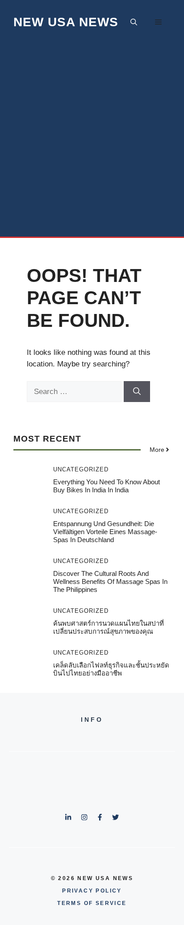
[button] (133, 22)
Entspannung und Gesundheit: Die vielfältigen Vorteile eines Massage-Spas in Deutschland (105, 531)
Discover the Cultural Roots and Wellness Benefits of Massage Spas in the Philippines (110, 581)
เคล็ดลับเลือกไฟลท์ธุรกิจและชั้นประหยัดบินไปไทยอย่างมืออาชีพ (111, 669)
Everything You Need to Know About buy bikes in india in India (106, 486)
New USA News (65, 22)
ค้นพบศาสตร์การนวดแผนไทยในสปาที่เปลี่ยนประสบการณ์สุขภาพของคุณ (108, 627)
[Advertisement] (92, 140)
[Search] (137, 391)
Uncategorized (81, 469)
